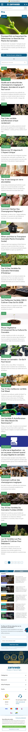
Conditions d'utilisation (5, 648)
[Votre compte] (24, 4)
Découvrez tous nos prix (14, 662)
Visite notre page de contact (20, 702)
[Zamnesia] (13, 4)
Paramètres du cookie (14, 729)
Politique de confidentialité (19, 647)
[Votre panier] (26, 4)
